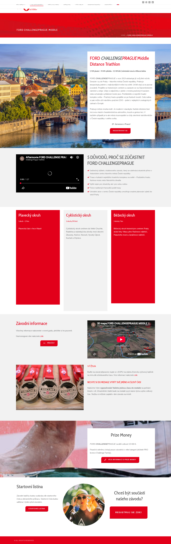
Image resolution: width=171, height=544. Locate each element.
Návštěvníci (53, 4)
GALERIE (67, 4)
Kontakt (108, 4)
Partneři (79, 4)
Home (123, 35)
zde (41, 336)
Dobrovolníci (94, 4)
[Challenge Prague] (29, 8)
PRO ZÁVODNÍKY (36, 4)
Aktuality (20, 4)
